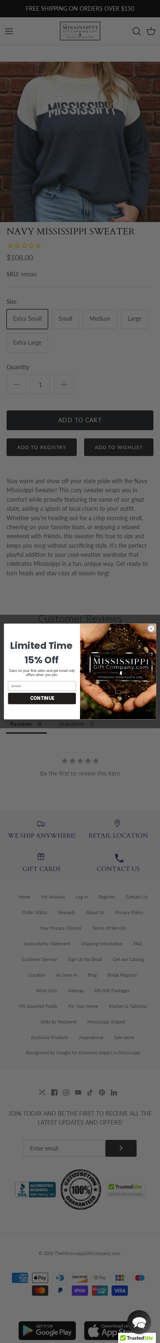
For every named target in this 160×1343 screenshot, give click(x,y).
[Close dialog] (151, 628)
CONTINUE (42, 698)
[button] (139, 1322)
